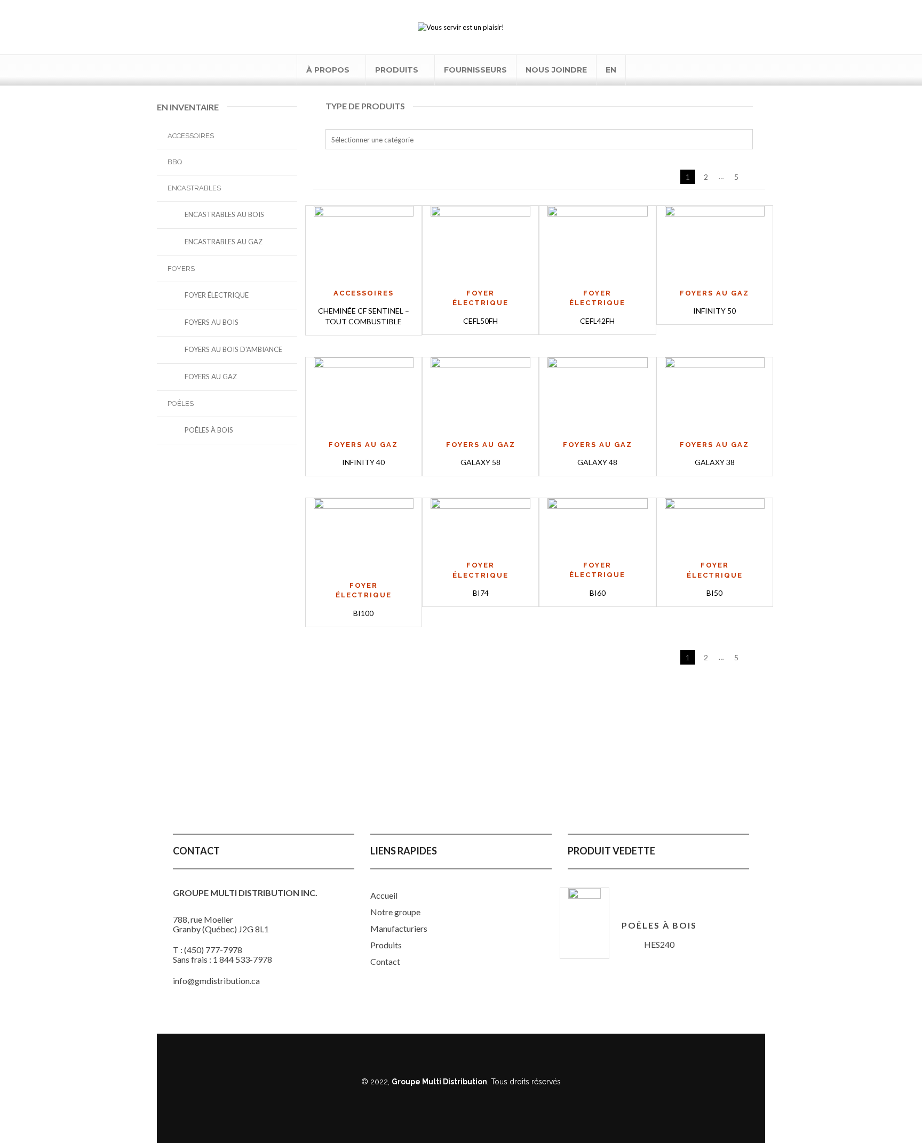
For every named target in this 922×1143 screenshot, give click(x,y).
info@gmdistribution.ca (216, 981)
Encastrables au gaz (224, 241)
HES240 (659, 944)
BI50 (714, 592)
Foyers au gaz (211, 376)
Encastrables (194, 188)
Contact (385, 961)
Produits (396, 70)
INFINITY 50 (714, 310)
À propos (327, 70)
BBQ (175, 162)
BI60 (598, 592)
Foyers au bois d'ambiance (233, 349)
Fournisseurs (475, 70)
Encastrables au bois (224, 214)
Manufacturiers (398, 928)
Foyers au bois (212, 322)
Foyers (181, 269)
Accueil (384, 895)
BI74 (481, 592)
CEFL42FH (597, 320)
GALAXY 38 (715, 462)
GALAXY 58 (480, 462)
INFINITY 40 (363, 462)
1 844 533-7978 (242, 959)
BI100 (363, 613)
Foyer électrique (217, 295)
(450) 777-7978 (213, 950)
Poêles (181, 403)
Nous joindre (556, 70)
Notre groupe (395, 912)
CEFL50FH (480, 320)
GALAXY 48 (597, 462)
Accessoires (191, 136)
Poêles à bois (209, 430)
